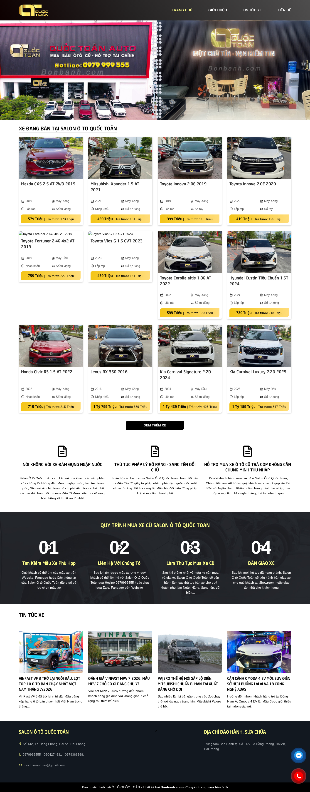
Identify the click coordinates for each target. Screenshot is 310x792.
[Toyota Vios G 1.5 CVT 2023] (120, 233)
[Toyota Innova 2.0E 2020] (259, 158)
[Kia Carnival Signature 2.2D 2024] (190, 346)
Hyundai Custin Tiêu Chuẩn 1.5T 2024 (258, 280)
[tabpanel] (155, 70)
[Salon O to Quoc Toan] (33, 10)
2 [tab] (157, 114)
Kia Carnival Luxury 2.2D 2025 (257, 371)
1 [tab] (152, 114)
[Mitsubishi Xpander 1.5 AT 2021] (120, 158)
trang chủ (182, 10)
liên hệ (284, 10)
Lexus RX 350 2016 (109, 371)
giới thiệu (217, 10)
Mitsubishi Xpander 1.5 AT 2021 (115, 186)
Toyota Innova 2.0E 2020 (252, 183)
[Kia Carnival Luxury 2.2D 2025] (259, 346)
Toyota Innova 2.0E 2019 (183, 183)
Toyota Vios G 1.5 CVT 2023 (117, 240)
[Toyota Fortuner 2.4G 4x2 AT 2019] (51, 233)
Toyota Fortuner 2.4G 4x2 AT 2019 (47, 243)
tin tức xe (252, 10)
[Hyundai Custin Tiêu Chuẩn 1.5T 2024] (259, 252)
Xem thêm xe (155, 425)
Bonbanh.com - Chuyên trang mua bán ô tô (194, 787)
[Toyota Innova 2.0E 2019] (190, 158)
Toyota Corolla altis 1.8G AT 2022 (185, 280)
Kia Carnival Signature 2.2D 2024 (185, 374)
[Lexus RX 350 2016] (120, 346)
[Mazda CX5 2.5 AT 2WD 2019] (51, 158)
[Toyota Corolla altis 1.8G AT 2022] (190, 252)
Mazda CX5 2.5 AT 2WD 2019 (48, 183)
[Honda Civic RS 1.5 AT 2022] (51, 346)
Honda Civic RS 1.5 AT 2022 (46, 371)
